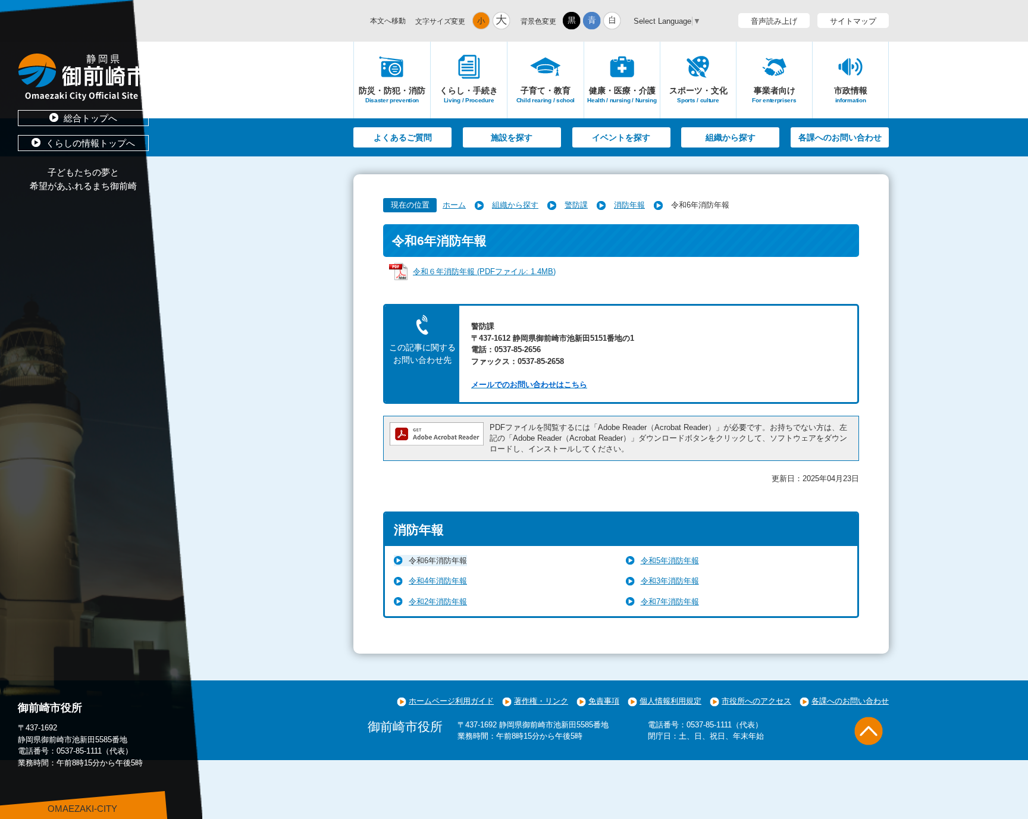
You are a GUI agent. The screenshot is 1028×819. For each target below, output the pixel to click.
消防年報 (629, 204)
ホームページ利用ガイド (451, 700)
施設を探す (511, 137)
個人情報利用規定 (670, 700)
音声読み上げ (774, 21)
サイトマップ (853, 21)
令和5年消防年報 (670, 560)
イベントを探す (621, 137)
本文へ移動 (388, 21)
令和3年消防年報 (670, 580)
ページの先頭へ (868, 731)
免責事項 (603, 700)
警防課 (576, 204)
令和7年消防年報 (670, 601)
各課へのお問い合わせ (840, 137)
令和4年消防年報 (438, 580)
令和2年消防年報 (438, 601)
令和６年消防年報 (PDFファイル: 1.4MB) (484, 271)
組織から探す (731, 137)
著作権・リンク (541, 700)
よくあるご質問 (403, 137)
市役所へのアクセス (756, 700)
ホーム (454, 204)
